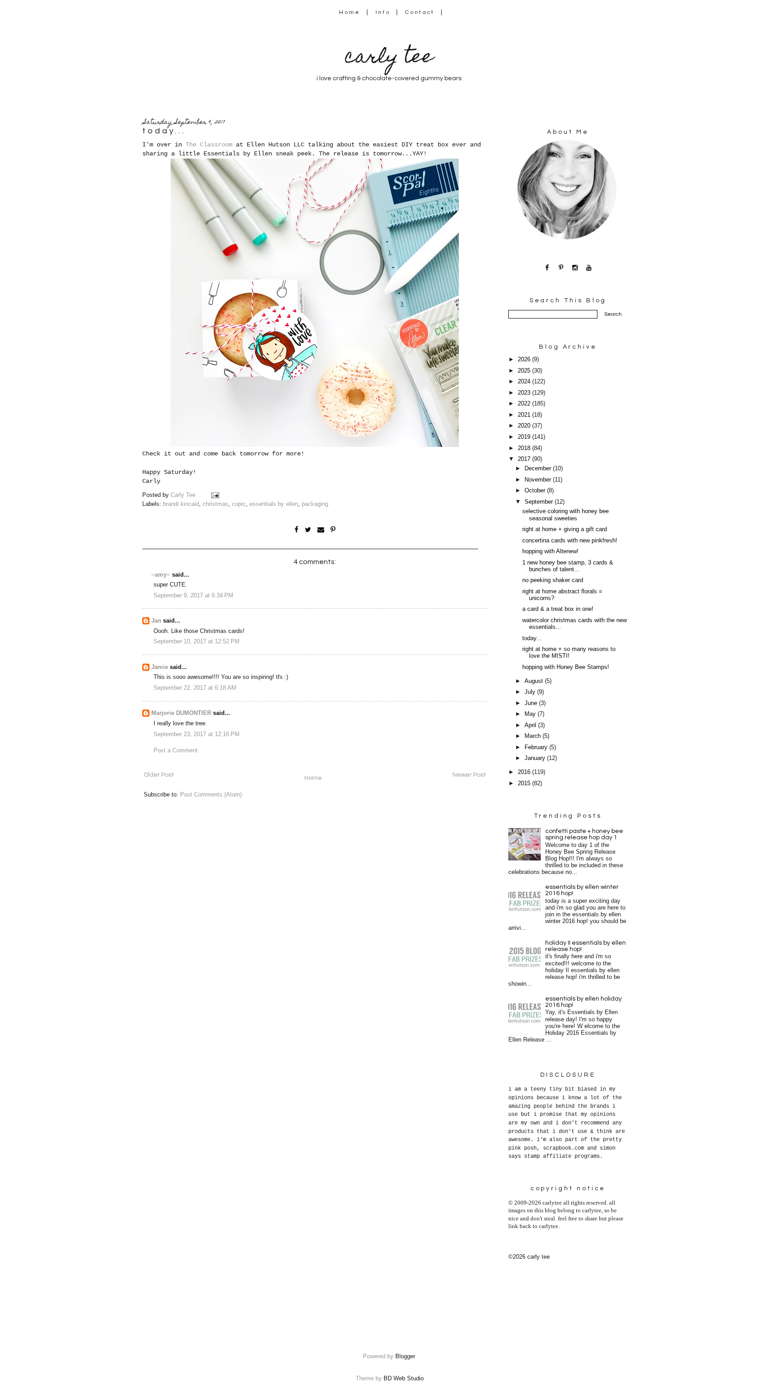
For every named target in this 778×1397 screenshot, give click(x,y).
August (535, 681)
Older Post (159, 775)
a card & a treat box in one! (557, 609)
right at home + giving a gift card (564, 529)
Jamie (159, 667)
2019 (525, 437)
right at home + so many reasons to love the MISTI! (568, 652)
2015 (525, 783)
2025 (525, 371)
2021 (525, 415)
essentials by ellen (273, 504)
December (539, 468)
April (531, 725)
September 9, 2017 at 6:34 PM (193, 595)
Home (349, 12)
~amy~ (160, 575)
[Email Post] (214, 495)
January (536, 758)
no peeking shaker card (552, 580)
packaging (315, 504)
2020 (525, 426)
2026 (525, 359)
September (540, 502)
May (531, 714)
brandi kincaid (181, 504)
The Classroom (208, 144)
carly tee (389, 58)
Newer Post (469, 775)
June (532, 703)
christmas (215, 504)
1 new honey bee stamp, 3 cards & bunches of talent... (567, 566)
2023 (525, 393)
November (539, 480)
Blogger (405, 1356)
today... (532, 638)
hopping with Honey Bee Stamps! (565, 667)
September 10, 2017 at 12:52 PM (197, 641)
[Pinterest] (561, 267)
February (537, 747)
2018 (525, 448)
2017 (525, 459)
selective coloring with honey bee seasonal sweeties (565, 514)
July (531, 692)
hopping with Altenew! (550, 551)
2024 (525, 381)
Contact (420, 12)
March (534, 736)
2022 (525, 403)
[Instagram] (575, 267)
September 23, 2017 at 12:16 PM (197, 734)
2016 (525, 772)
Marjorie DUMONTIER (182, 713)
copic (239, 504)
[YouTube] (589, 267)
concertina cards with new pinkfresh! (569, 540)
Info (382, 12)
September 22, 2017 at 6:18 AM (195, 688)
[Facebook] (547, 267)
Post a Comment (176, 750)
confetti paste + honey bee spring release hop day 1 (584, 834)
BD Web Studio (404, 1378)
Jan (156, 621)
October (536, 490)
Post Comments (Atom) (211, 795)
